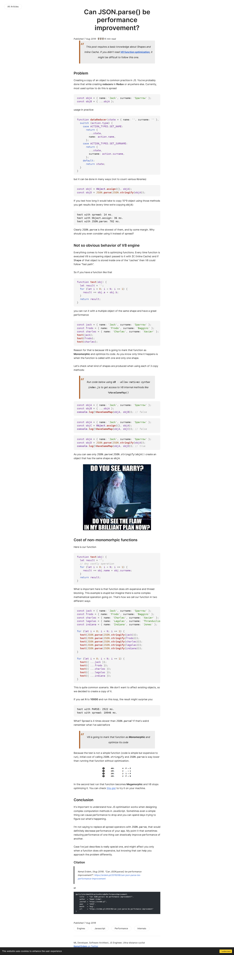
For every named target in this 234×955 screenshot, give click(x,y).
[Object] (117, 497)
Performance (121, 928)
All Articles (13, 6)
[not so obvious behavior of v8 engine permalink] (68, 245)
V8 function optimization (135, 52)
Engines (81, 928)
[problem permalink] (68, 73)
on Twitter (86, 946)
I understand (226, 951)
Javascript (100, 928)
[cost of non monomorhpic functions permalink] (68, 540)
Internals (141, 928)
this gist (111, 788)
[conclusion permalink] (68, 800)
